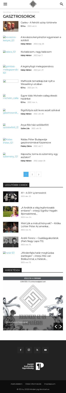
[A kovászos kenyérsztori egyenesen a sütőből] (10, 41)
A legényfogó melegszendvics (37, 66)
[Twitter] (37, 350)
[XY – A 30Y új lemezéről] (10, 196)
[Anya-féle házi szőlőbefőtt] (10, 128)
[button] (5, 4)
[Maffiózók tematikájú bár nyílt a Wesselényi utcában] (10, 85)
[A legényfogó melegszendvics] (10, 70)
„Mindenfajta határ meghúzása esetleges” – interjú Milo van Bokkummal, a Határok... (37, 255)
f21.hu (23, 26)
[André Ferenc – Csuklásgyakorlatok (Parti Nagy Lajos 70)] (10, 242)
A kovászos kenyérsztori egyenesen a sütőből (38, 322)
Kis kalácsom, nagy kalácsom (36, 51)
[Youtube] (45, 350)
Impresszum (49, 384)
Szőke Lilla (25, 128)
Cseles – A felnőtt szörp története (39, 22)
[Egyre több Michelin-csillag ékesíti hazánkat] (10, 99)
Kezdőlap (7, 12)
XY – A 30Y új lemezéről (33, 193)
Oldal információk (33, 384)
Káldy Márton (26, 44)
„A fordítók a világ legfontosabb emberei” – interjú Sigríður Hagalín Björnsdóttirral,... (39, 210)
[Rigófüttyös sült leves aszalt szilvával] (10, 114)
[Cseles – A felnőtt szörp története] (10, 26)
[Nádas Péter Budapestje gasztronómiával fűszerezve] (10, 143)
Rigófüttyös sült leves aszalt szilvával (40, 110)
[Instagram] (29, 350)
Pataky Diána (26, 146)
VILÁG (17, 12)
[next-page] (38, 174)
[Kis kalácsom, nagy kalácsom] (10, 55)
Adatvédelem (16, 384)
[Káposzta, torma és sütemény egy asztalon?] (10, 158)
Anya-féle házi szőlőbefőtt (35, 125)
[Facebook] (20, 350)
